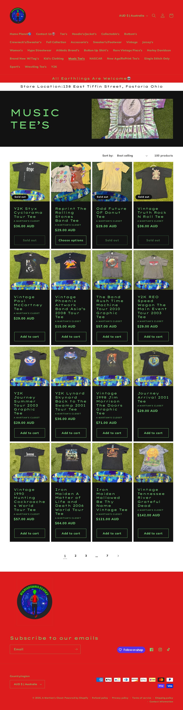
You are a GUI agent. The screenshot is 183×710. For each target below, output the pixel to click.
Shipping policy (164, 697)
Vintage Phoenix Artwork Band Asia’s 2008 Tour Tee (70, 307)
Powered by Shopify (76, 697)
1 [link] (65, 556)
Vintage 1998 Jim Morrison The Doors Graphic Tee (109, 403)
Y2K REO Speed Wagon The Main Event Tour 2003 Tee (152, 307)
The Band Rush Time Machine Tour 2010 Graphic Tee (110, 307)
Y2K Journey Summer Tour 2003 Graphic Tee (26, 403)
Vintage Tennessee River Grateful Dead (151, 498)
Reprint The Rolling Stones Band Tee (71, 215)
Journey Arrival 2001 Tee (153, 397)
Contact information (161, 701)
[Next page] (118, 556)
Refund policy (100, 697)
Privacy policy (120, 697)
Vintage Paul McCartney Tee (28, 303)
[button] (154, 15)
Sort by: (107, 155)
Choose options (71, 240)
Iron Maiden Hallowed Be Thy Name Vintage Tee (112, 500)
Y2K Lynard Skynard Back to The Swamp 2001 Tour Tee (71, 401)
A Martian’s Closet (53, 697)
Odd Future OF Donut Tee (111, 213)
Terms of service (141, 697)
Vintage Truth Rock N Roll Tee (152, 213)
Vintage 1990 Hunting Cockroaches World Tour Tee (29, 500)
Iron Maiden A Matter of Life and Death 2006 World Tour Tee (69, 502)
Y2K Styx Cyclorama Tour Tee (28, 213)
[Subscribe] (76, 649)
